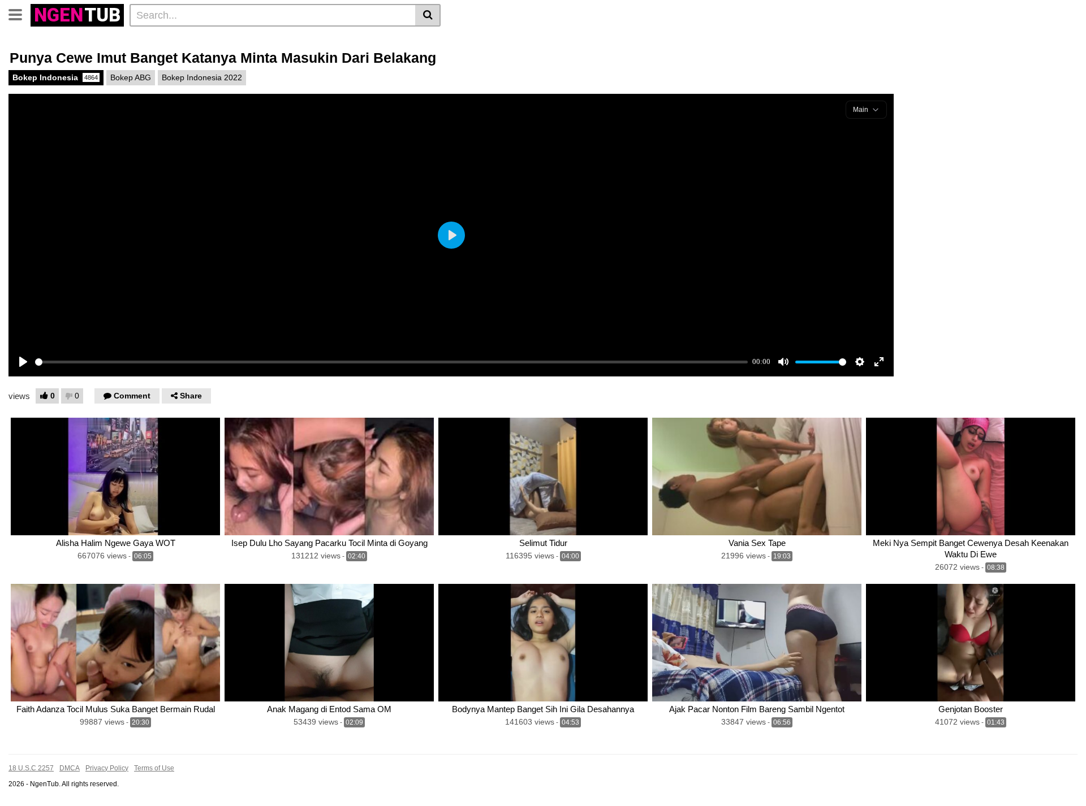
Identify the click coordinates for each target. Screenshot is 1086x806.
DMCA (69, 768)
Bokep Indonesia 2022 (202, 77)
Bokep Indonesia (55, 77)
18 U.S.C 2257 (31, 768)
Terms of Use (154, 768)
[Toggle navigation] (19, 13)
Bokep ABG (130, 77)
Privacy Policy (106, 768)
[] (428, 15)
